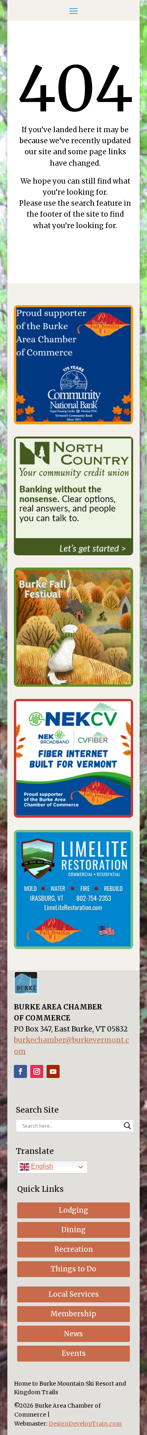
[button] (73, 10)
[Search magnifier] (127, 1125)
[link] (73, 421)
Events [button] (74, 1353)
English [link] (41, 1166)
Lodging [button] (73, 1210)
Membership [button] (73, 1313)
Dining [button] (73, 1229)
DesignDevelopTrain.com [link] (85, 1423)
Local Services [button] (74, 1294)
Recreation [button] (73, 1249)
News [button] (73, 1333)
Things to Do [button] (73, 1268)
